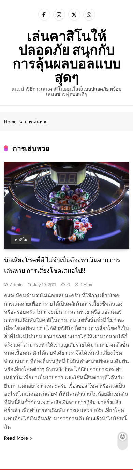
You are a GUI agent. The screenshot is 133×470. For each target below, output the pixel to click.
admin (16, 284)
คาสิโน (21, 239)
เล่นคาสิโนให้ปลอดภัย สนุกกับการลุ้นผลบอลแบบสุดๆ (67, 56)
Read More (16, 438)
